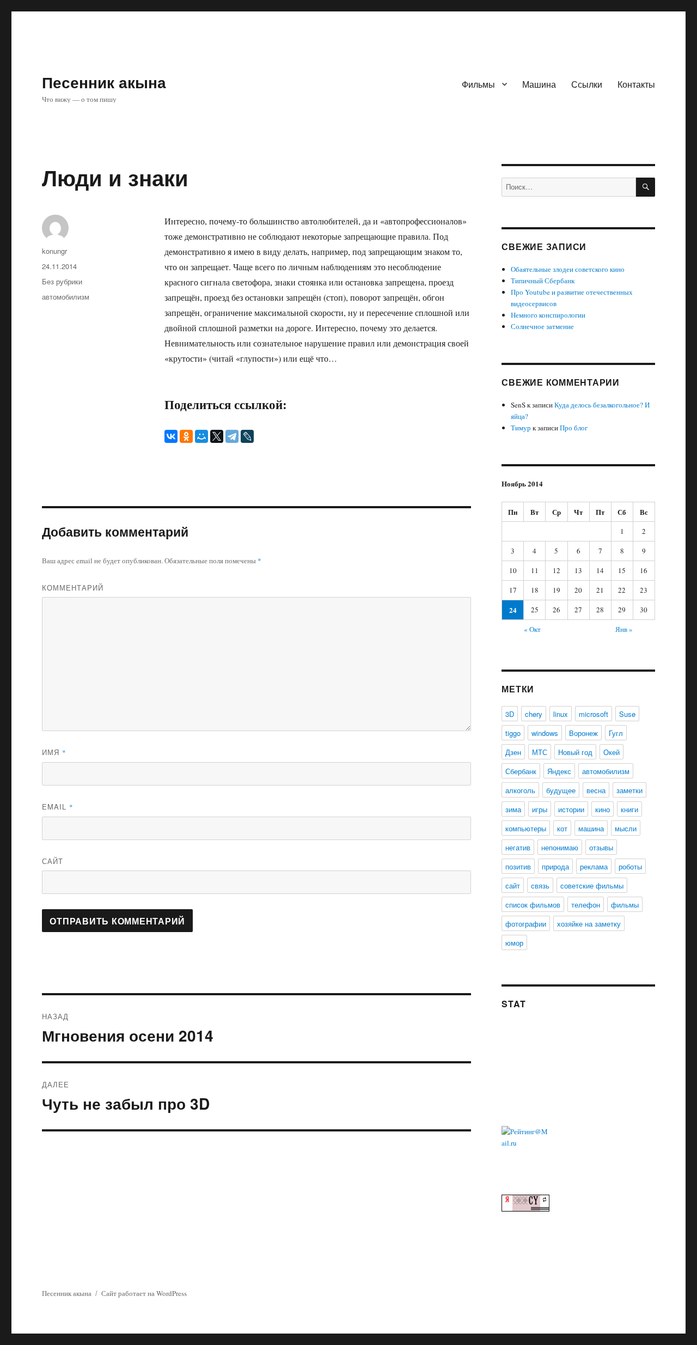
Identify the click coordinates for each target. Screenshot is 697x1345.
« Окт (532, 629)
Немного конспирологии (548, 315)
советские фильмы (591, 885)
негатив (517, 847)
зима (513, 809)
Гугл (616, 733)
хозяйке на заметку (589, 923)
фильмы (625, 904)
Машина (539, 84)
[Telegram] (232, 436)
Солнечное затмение (542, 326)
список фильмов (532, 904)
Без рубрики (62, 281)
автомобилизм (65, 296)
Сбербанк (520, 771)
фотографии (525, 923)
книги (629, 809)
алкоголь (520, 790)
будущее (561, 790)
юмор (514, 943)
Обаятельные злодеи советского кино (568, 269)
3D (509, 714)
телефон (585, 904)
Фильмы (478, 84)
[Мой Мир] (201, 436)
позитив (518, 866)
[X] (216, 436)
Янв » (624, 629)
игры (539, 809)
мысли (626, 828)
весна (596, 790)
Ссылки (586, 84)
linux (560, 714)
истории (571, 809)
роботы (630, 866)
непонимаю (559, 847)
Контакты (636, 84)
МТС (539, 752)
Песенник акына (104, 82)
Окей (611, 752)
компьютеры (525, 828)
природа (555, 866)
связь (540, 885)
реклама (594, 866)
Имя (54, 752)
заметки (629, 790)
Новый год (575, 752)
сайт (512, 885)
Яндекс (559, 771)
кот (562, 828)
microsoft (593, 714)
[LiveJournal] (247, 436)
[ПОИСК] (645, 187)
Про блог (574, 428)
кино (602, 809)
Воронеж (583, 733)
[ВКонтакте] (171, 436)
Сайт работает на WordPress (144, 1293)
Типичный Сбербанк (542, 280)
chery (533, 714)
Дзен (513, 752)
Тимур (521, 428)
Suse (627, 714)
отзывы (601, 847)
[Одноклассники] (186, 436)
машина (591, 828)
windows (544, 733)
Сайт (52, 861)
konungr (54, 251)
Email (58, 806)
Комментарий (72, 587)
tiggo (513, 733)
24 (513, 610)
